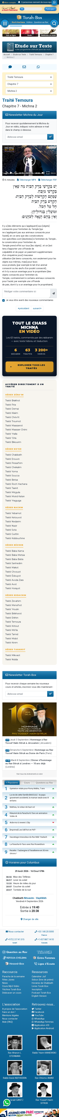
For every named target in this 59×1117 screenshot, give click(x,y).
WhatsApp (39, 1019)
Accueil (6, 55)
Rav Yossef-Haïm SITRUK (44, 1102)
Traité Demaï (12, 408)
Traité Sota (10, 530)
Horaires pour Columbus (23, 862)
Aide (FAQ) (7, 1022)
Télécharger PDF (48, 180)
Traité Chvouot (13, 571)
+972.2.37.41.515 (16, 939)
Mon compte (10, 2)
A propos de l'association (14, 1009)
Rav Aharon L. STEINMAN (15, 1054)
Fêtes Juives (8, 979)
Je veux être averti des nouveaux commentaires (29, 300)
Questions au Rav (44, 782)
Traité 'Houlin (12, 609)
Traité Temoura (35, 55)
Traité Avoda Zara (14, 580)
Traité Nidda (11, 659)
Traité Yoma (11, 471)
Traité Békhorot (13, 613)
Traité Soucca (12, 475)
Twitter (37, 1009)
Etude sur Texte (19, 55)
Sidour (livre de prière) (42, 979)
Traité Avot (11, 584)
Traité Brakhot (12, 400)
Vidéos (29, 22)
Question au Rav (41, 22)
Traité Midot (11, 638)
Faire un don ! (8, 1012)
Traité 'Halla (11, 433)
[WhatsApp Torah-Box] (54, 2)
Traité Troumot (13, 421)
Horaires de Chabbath (42, 983)
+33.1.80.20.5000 (45, 931)
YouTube (39, 1015)
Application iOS (41, 1025)
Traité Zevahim (13, 601)
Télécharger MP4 (27, 180)
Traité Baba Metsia (15, 555)
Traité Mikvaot (12, 655)
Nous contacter (16, 931)
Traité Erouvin (12, 459)
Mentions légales (10, 1015)
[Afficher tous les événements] (19, 2)
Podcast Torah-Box (41, 993)
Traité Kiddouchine (15, 538)
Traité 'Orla (10, 438)
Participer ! (50, 9)
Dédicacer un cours (11, 993)
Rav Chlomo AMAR (44, 1078)
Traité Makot (11, 567)
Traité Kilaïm (11, 413)
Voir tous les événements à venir (29, 774)
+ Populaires (12, 782)
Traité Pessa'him (14, 463)
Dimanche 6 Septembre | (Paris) (29, 752)
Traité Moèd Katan (15, 496)
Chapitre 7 (49, 55)
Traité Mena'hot (13, 605)
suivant (37, 308)
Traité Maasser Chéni (16, 429)
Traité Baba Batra (14, 559)
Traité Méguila (12, 492)
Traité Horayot (12, 588)
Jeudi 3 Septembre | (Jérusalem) (28, 741)
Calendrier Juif (39, 976)
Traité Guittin (12, 534)
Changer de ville (30, 919)
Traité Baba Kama (14, 551)
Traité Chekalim (13, 467)
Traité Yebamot (13, 513)
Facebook (39, 1012)
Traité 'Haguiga (13, 500)
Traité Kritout (12, 626)
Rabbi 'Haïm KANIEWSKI (44, 1053)
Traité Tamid (11, 634)
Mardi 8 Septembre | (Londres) (28, 763)
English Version (39, 996)
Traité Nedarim (13, 521)
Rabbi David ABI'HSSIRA (15, 1078)
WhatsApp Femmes (44, 1022)
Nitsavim (29, 898)
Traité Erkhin (11, 617)
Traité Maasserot (14, 425)
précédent (24, 308)
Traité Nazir (11, 525)
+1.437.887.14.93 (45, 939)
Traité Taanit (11, 488)
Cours (27, 782)
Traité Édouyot (13, 575)
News (5, 983)
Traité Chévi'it (12, 417)
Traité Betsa (11, 479)
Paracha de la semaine (13, 976)
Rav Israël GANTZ (14, 1100)
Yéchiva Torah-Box (11, 989)
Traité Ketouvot (13, 517)
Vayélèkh (41, 898)
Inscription (37, 989)
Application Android (44, 1028)
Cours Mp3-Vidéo (10, 986)
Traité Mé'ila (11, 630)
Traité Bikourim (13, 442)
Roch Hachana (18, 22)
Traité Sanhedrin (13, 563)
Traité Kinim (11, 642)
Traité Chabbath (13, 454)
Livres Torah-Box (40, 986)
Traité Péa (10, 404)
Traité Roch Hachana (16, 484)
